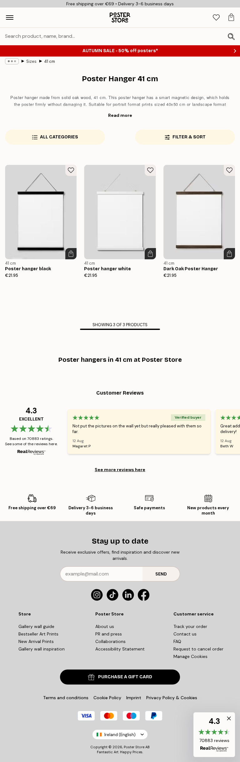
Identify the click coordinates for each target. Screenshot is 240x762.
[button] (214, 734)
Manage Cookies (190, 656)
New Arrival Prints (36, 641)
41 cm (49, 61)
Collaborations (110, 641)
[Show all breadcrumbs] (12, 61)
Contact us (185, 634)
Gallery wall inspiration (41, 649)
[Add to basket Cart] (71, 253)
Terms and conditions (65, 697)
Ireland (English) (120, 734)
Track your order (190, 626)
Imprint (133, 697)
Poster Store (134, 747)
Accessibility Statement (120, 649)
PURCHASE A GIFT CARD (125, 677)
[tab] (216, 17)
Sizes (31, 61)
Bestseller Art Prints (38, 634)
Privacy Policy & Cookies (171, 697)
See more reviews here (120, 469)
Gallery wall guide (36, 626)
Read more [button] (120, 115)
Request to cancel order (198, 649)
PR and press (108, 634)
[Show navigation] (9, 17)
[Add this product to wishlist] (71, 170)
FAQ (177, 641)
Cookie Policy (107, 697)
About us (104, 626)
